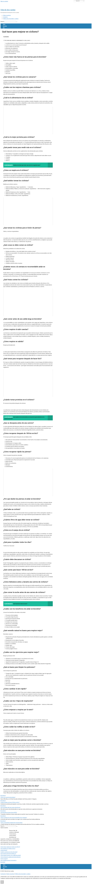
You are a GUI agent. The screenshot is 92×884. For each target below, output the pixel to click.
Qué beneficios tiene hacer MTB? (9, 812)
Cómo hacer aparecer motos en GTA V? (10, 847)
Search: (3, 21)
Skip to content (4, 1)
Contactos (3, 874)
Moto (4, 24)
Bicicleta (5, 26)
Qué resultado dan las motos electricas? (10, 807)
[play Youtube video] (28, 120)
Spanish (78, 0)
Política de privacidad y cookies (10, 18)
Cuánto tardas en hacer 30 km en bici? (10, 802)
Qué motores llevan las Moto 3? (8, 853)
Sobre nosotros (7, 15)
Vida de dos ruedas (8, 10)
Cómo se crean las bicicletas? (8, 797)
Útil (3, 27)
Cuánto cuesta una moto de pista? (9, 852)
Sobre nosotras (10, 874)
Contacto (5, 17)
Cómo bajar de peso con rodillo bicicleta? (11, 855)
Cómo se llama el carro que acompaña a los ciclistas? (14, 817)
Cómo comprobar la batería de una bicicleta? (11, 822)
